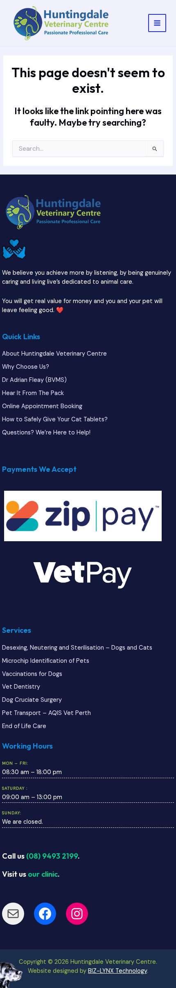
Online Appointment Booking (42, 406)
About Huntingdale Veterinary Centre (54, 354)
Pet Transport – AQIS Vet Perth (46, 713)
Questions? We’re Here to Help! (46, 433)
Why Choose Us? (25, 367)
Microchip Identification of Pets (45, 661)
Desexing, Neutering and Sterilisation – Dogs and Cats (77, 648)
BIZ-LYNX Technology (117, 971)
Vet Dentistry (21, 687)
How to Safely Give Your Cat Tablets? (55, 419)
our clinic (43, 874)
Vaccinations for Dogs (32, 674)
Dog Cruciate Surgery (32, 700)
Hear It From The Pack (33, 393)
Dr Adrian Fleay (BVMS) (34, 380)
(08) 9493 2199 (52, 856)
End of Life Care (24, 726)
